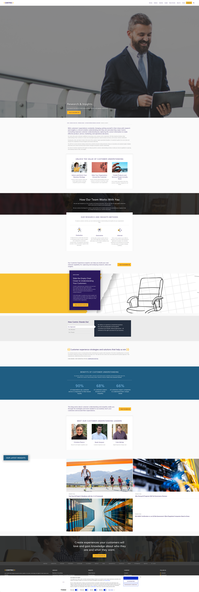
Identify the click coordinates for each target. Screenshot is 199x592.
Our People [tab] (71, 332)
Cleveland (79, 563)
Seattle (145, 563)
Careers (126, 573)
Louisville (121, 563)
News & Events (128, 575)
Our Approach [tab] (71, 327)
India (103, 563)
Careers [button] (183, 2)
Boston (45, 563)
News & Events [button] (172, 2)
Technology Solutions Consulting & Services (63, 575)
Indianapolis (112, 563)
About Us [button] (179, 2)
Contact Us (189, 2)
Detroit (97, 563)
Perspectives (91, 575)
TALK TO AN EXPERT (73, 112)
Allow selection (131, 581)
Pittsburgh (137, 563)
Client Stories (91, 573)
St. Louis (153, 563)
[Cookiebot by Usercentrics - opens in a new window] (63, 590)
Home (68, 122)
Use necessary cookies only (130, 584)
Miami (129, 563)
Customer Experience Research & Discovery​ (92, 122)
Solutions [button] (156, 2)
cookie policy (93, 586)
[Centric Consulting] (9, 3)
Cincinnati (70, 563)
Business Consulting (73, 122)
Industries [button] (161, 2)
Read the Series (124, 409)
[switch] (86, 590)
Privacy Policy (107, 580)
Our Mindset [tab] (72, 329)
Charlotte (53, 563)
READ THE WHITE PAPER (80, 305)
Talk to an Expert (123, 264)
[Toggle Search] (194, 3)
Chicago (62, 563)
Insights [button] (166, 2)
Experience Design (81, 122)
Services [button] (150, 2)
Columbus (88, 563)
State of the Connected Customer (114, 377)
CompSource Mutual (93, 358)
